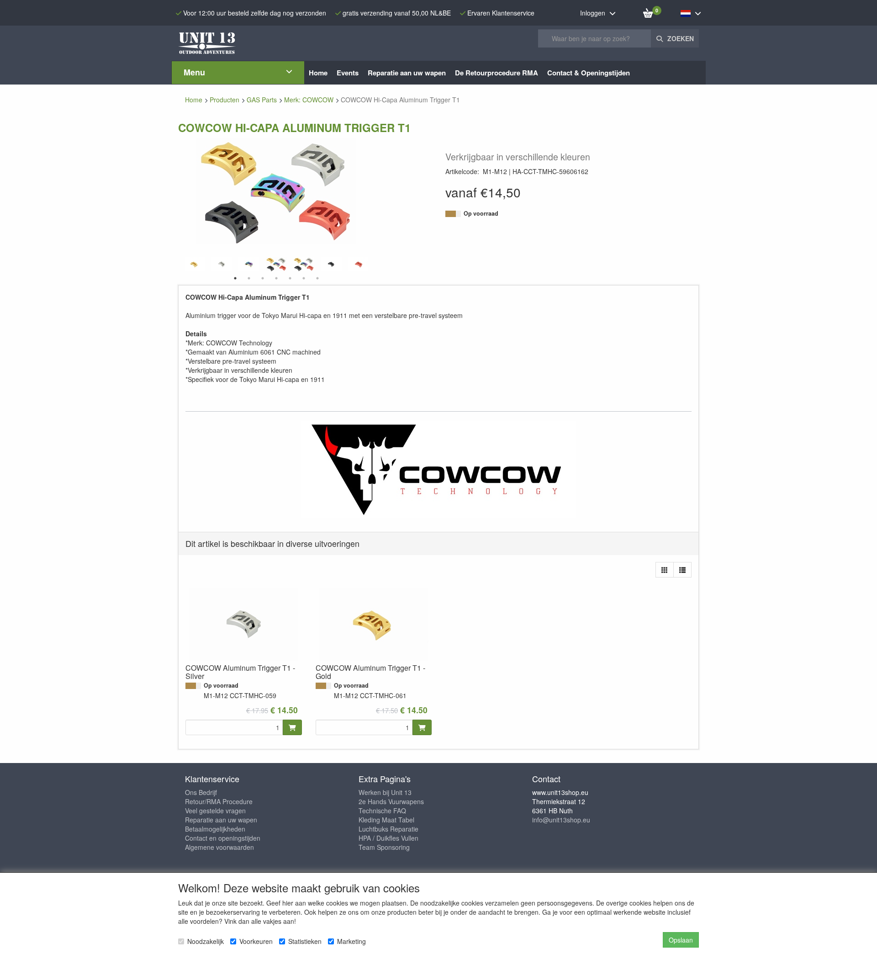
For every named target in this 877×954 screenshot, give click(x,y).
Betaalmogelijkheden (215, 828)
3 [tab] (262, 278)
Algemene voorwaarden (219, 847)
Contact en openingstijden (222, 838)
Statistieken (305, 941)
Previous (182, 264)
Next (370, 264)
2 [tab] (249, 278)
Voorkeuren (256, 941)
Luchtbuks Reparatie (388, 828)
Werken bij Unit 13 (385, 792)
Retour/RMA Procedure (219, 801)
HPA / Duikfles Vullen (388, 838)
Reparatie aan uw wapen (221, 819)
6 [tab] (303, 278)
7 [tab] (317, 278)
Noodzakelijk (205, 941)
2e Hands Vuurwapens (391, 801)
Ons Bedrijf (201, 792)
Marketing (351, 941)
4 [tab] (276, 278)
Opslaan (681, 939)
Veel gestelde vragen (215, 810)
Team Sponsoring (384, 847)
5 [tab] (290, 278)
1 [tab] (235, 278)
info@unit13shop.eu (561, 819)
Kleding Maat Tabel (386, 819)
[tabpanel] (276, 264)
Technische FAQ (382, 810)
